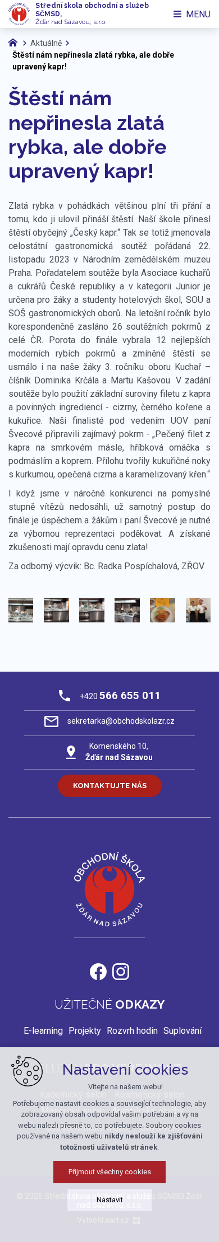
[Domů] (15, 41)
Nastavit (110, 1200)
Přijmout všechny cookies (110, 1172)
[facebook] (98, 970)
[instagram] (121, 970)
